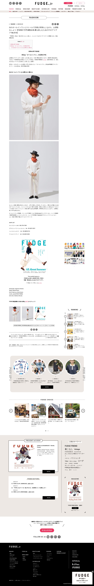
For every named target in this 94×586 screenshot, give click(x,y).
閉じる (22, 41)
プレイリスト (35, 571)
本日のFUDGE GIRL (28, 11)
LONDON (24, 560)
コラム (34, 568)
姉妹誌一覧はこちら (75, 510)
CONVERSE (71, 463)
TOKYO (24, 556)
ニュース (21, 11)
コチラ (26, 301)
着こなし (69, 449)
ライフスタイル (36, 565)
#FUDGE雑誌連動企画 (26, 325)
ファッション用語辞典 (55, 11)
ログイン (80, 3)
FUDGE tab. (18, 9)
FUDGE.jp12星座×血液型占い (73, 468)
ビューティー (49, 555)
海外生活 (48, 560)
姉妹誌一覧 (74, 553)
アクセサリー (77, 11)
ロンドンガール (70, 465)
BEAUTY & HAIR (36, 9)
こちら (40, 283)
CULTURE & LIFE (45, 9)
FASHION (11, 9)
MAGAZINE (67, 9)
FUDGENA (53, 9)
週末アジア (35, 569)
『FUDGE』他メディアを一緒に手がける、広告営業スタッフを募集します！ (29, 488)
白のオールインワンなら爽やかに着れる (21, 47)
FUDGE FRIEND (36, 11)
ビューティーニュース (37, 555)
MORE (48, 471)
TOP (10, 344)
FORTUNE (60, 9)
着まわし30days (73, 461)
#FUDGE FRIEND (17, 325)
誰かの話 (34, 576)
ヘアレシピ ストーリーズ (37, 556)
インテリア (79, 465)
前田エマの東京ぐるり (37, 574)
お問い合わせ (17, 580)
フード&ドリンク (36, 566)
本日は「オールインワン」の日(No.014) (20, 46)
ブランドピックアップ (45, 11)
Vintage (77, 449)
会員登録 (68, 3)
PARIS (24, 558)
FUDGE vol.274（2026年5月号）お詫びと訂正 (23, 483)
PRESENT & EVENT (77, 9)
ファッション (49, 553)
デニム (66, 470)
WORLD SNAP (26, 9)
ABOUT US (11, 580)
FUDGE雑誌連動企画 (69, 451)
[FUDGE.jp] (43, 3)
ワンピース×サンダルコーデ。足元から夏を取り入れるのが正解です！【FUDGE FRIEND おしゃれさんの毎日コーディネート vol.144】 (22, 336)
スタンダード (63, 11)
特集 (10, 11)
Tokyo (66, 461)
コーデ (81, 461)
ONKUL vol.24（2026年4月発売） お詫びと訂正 (23, 492)
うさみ (44, 60)
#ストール (48, 325)
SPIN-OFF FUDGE (14, 44)
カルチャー (35, 563)
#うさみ (34, 325)
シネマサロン (35, 573)
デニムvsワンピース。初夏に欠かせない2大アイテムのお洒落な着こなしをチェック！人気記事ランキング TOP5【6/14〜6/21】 (46, 336)
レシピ (48, 556)
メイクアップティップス (37, 558)
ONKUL (66, 463)
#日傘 (52, 325)
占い (70, 470)
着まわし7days (71, 11)
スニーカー (75, 469)
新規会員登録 (47, 530)
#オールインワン (41, 325)
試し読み (75, 508)
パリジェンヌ (75, 458)
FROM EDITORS (75, 555)
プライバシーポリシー (26, 580)
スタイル (67, 458)
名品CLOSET (15, 11)
